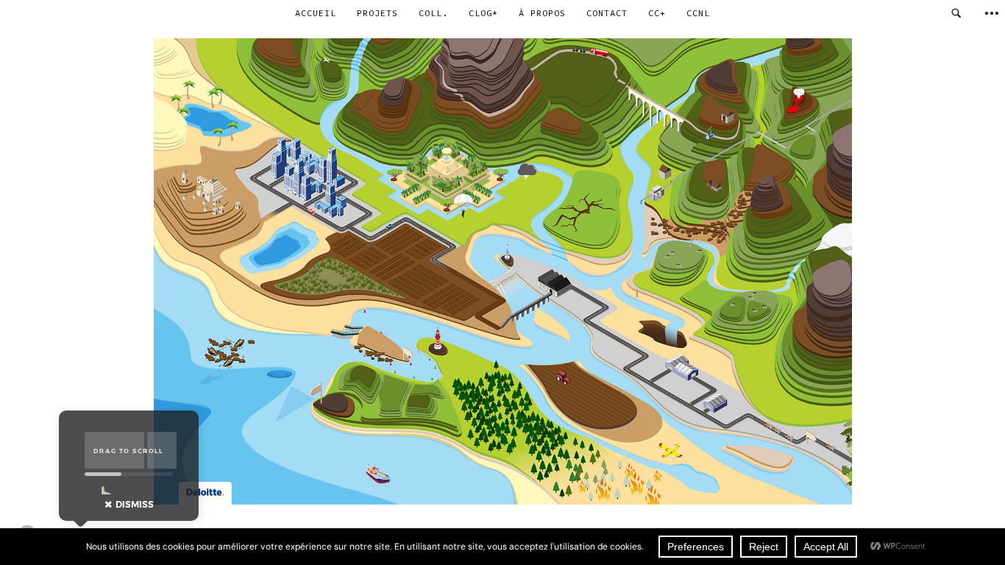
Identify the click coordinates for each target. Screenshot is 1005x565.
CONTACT (607, 12)
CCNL (698, 12)
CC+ (657, 12)
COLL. (433, 12)
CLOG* (483, 12)
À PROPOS (542, 12)
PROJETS (377, 12)
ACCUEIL (315, 12)
